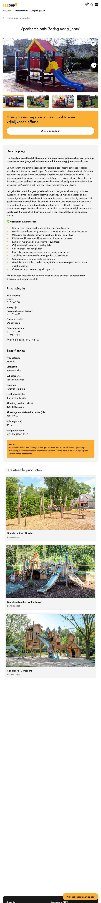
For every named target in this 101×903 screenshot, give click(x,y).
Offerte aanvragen (50, 131)
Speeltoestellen (14, 370)
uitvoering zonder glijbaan (62, 185)
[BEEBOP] (10, 5)
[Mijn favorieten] (86, 4)
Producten (7, 10)
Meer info (15, 334)
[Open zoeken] (91, 4)
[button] (96, 4)
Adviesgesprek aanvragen (80, 897)
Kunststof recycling (16, 388)
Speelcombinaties (15, 379)
